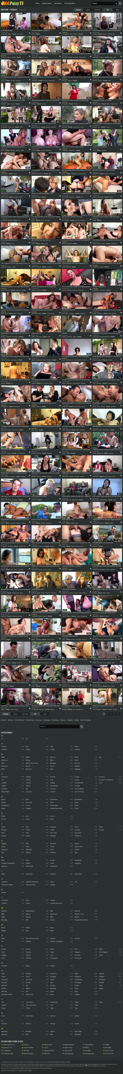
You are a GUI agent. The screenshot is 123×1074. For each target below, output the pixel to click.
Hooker (52, 860)
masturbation (82, 173)
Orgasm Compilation (56, 941)
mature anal (114, 104)
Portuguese (54, 958)
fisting (84, 593)
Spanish (52, 985)
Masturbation (30, 911)
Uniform (52, 1016)
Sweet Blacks (89, 1045)
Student (77, 994)
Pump (101, 955)
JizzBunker (4, 34)
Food (76, 827)
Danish (3, 802)
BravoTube (65, 313)
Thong (28, 1008)
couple (109, 383)
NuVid (33, 34)
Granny (77, 843)
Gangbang (4, 849)
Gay (2, 852)
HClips (94, 220)
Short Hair (29, 979)
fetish (43, 593)
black (68, 453)
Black (52, 760)
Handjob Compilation (8, 863)
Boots (52, 766)
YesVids (64, 290)
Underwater (29, 1016)
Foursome (78, 833)
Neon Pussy (68, 1047)
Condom (53, 789)
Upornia (34, 360)
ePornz (26, 1045)
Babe (3, 757)
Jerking (52, 885)
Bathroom (4, 766)
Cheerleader (5, 792)
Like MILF (88, 1050)
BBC (108, 104)
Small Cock (29, 994)
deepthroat (74, 173)
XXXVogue (65, 569)
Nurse (52, 928)
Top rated (97, 10)
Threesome (54, 1002)
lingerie (49, 360)
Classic (28, 786)
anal (71, 34)
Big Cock (28, 769)
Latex (27, 900)
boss (39, 197)
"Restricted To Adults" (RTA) (20, 1068)
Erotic (28, 819)
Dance (3, 799)
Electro (3, 819)
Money (52, 920)
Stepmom (78, 976)
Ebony (3, 816)
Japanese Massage (32, 882)
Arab (51, 746)
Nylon (52, 931)
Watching (4, 1031)
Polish (52, 952)
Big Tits (52, 757)
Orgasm (52, 938)
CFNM (79, 686)
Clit (27, 789)
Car (2, 780)
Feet (27, 827)
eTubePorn (7, 1050)
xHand (33, 127)
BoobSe (94, 313)
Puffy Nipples (103, 952)
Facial (3, 827)
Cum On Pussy (79, 792)
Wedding (28, 1031)
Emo (27, 816)
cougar (24, 290)
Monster (77, 911)
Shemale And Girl (6, 994)
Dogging (28, 808)
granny (18, 150)
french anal (30, 720)
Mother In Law (79, 914)
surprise (50, 453)
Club (51, 780)
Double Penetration (56, 808)
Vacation (4, 1024)
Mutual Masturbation (81, 920)
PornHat (3, 360)
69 (26, 739)
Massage (4, 920)
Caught (3, 786)
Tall (2, 1002)
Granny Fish (68, 1050)
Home (37, 3)
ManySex (64, 80)
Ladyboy (4, 903)
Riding (28, 966)
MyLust (3, 569)
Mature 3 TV (8, 1047)
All (107, 10)
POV (76, 949)
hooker (101, 639)
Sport (52, 994)
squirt (115, 500)
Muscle (77, 917)
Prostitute (78, 958)
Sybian (101, 988)
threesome (52, 80)
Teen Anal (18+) (31, 1005)
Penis (3, 958)
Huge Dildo (78, 860)
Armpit (52, 749)
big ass (83, 220)
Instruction (78, 874)
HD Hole (26, 1050)
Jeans (52, 882)
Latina (28, 903)
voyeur (24, 523)
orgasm (9, 267)
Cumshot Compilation (106, 780)
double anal (77, 127)
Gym (76, 852)
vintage (54, 593)
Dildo (27, 799)
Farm (3, 833)
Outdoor (77, 938)
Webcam (4, 1034)
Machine (4, 911)
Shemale (4, 991)
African (3, 746)
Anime (28, 749)
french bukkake (86, 720)
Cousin (77, 780)
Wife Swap (78, 1031)
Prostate (77, 955)
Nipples (3, 931)
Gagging (4, 843)
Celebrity (4, 789)
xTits (63, 220)
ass (12, 569)
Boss (52, 769)
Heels (27, 860)
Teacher (4, 1005)
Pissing (28, 955)
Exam (52, 819)
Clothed (52, 777)
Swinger (101, 982)
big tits (76, 34)
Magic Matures (69, 1045)
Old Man (28, 941)
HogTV (3, 290)
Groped (77, 849)
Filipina (28, 836)
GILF (27, 843)
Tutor (101, 1002)
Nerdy (3, 928)
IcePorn (33, 663)
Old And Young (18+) (32, 938)
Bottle (77, 757)
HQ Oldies (108, 1047)
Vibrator (28, 1024)
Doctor (28, 805)
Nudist (28, 928)
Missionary (53, 914)
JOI (76, 882)
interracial (41, 546)
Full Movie (78, 836)
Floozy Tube (109, 1050)
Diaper (3, 808)
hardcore (49, 523)
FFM (21, 127)
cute (105, 663)
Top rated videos (69, 3)
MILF (111, 57)
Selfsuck (4, 985)
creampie (47, 220)
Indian (3, 874)
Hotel (52, 863)
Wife (51, 1034)
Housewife (53, 866)
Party (3, 952)
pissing (71, 476)
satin (102, 267)
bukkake (111, 639)
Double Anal (54, 805)
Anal (27, 746)
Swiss (101, 985)
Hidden (28, 863)
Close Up (29, 792)
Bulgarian (77, 769)
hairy (76, 593)
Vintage (52, 1024)
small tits (43, 686)
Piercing (28, 952)
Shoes (28, 976)
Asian (76, 746)
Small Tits (53, 973)
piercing (69, 267)
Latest (88, 10)
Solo (51, 982)
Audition (77, 749)
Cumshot (102, 777)
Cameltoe (4, 777)
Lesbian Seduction (56, 903)
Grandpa (53, 852)
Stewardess (78, 979)
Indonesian (29, 874)
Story (76, 988)
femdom (74, 686)
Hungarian (78, 863)
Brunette (77, 763)
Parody (3, 949)
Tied (51, 1005)
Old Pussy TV (12, 3)
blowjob (49, 127)
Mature (28, 914)
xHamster (64, 57)
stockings (81, 290)
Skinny (28, 988)
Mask (3, 917)
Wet (27, 1034)
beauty (103, 406)
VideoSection (65, 34)
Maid (2, 914)
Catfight (4, 783)
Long (117, 10)
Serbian (3, 988)
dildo (14, 267)
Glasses (28, 852)
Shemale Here (89, 1053)
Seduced (4, 982)
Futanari (101, 830)
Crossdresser (79, 783)
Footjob (77, 830)
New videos (58, 3)
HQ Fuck (47, 1053)
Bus (100, 757)
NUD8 (87, 1047)
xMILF (2, 197)
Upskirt (77, 1016)
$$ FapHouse (96, 267)
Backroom (4, 760)
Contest (53, 792)
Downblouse (78, 799)
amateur (76, 57)
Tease (3, 1008)
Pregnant (77, 952)
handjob (77, 476)
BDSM (28, 757)
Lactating (4, 900)
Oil (2, 941)
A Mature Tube (8, 1053)
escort (13, 104)
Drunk (76, 805)
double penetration (105, 336)
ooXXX (3, 686)
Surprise (101, 973)
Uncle (3, 1016)
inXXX (33, 220)
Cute (100, 783)
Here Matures (69, 1053)
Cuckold (77, 786)
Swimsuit (102, 979)
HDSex (63, 173)
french (14, 34)
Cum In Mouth (79, 789)
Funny (101, 827)
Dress (76, 802)
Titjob (76, 1002)
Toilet (76, 1005)
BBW (9, 34)
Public (101, 949)
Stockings (78, 982)
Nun (27, 931)
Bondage (53, 763)
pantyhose (72, 197)
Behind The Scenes (32, 763)
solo (108, 569)
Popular (78, 10)
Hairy (3, 860)
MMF (51, 917)
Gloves (52, 846)
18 (12, 383)
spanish (70, 720)
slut (115, 57)
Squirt (76, 973)
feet (69, 686)
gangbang (100, 453)
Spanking (53, 988)
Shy (27, 985)
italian (77, 720)
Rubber (52, 966)
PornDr (3, 150)
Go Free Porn (109, 1053)
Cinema (28, 783)
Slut (27, 991)
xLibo (46, 1047)
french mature (20, 720)
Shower (28, 982)
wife (23, 150)
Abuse (30, 1070)
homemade (112, 34)
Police (52, 949)
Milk (51, 911)
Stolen (77, 985)
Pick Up (28, 949)
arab (8, 104)
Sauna (3, 976)
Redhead (4, 966)
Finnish (52, 830)
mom (98, 406)
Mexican (28, 917)
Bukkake (77, 766)
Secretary (4, 979)
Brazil (76, 760)
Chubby (28, 780)
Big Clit (28, 766)
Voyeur (77, 1024)
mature (105, 34)
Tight (52, 1008)
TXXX (33, 150)
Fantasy (4, 830)
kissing (84, 383)
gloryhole (48, 150)
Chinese (28, 777)
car (99, 127)
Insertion (53, 874)
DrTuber (95, 569)
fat (82, 197)
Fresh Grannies (29, 1047)
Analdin (95, 663)
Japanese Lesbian (7, 885)
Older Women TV (9, 1045)
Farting (3, 836)
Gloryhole (53, 843)
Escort (52, 816)
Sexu (33, 430)
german (11, 720)
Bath (2, 763)
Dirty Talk (29, 802)
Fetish (28, 830)
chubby (14, 57)
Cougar (77, 777)
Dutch (76, 808)
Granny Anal (78, 846)
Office (3, 938)
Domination (54, 799)
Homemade (29, 866)
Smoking (53, 976)
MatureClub (65, 197)
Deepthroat (5, 805)
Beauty (28, 760)
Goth (51, 849)
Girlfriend (29, 849)
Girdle (27, 846)
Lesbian (52, 900)
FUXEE (107, 1045)
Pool (51, 955)
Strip (76, 991)
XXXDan (95, 34)
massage (100, 197)
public (111, 197)
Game (3, 846)
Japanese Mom (31, 885)
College (52, 783)
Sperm (52, 991)
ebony (78, 616)
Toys (76, 1008)
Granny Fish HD (49, 1050)
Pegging (3, 955)
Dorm (52, 802)
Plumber (28, 958)
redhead (48, 593)
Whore (52, 1031)
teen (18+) (20, 34)
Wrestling (78, 1034)
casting (70, 290)
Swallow (101, 976)
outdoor (104, 150)
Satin (3, 973)
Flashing (52, 836)
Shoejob (28, 973)
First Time (53, 833)
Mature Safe (48, 1045)
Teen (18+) (29, 1002)
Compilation (54, 786)
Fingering (53, 827)
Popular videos (47, 3)
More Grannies (28, 1053)
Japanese (4, 882)
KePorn (33, 639)
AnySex (3, 80)
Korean (3, 892)
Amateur (4, 749)
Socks (52, 979)
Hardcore (4, 866)
